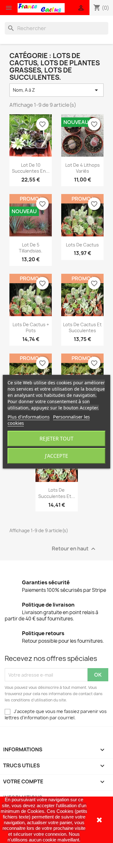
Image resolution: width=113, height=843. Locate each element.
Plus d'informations (29, 416)
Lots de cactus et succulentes (82, 328)
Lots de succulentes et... (56, 493)
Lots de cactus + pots (31, 328)
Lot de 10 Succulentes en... (31, 168)
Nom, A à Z (56, 90)
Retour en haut (74, 549)
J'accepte (56, 455)
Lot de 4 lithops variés (82, 168)
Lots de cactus (82, 245)
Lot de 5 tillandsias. (30, 248)
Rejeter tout (56, 438)
